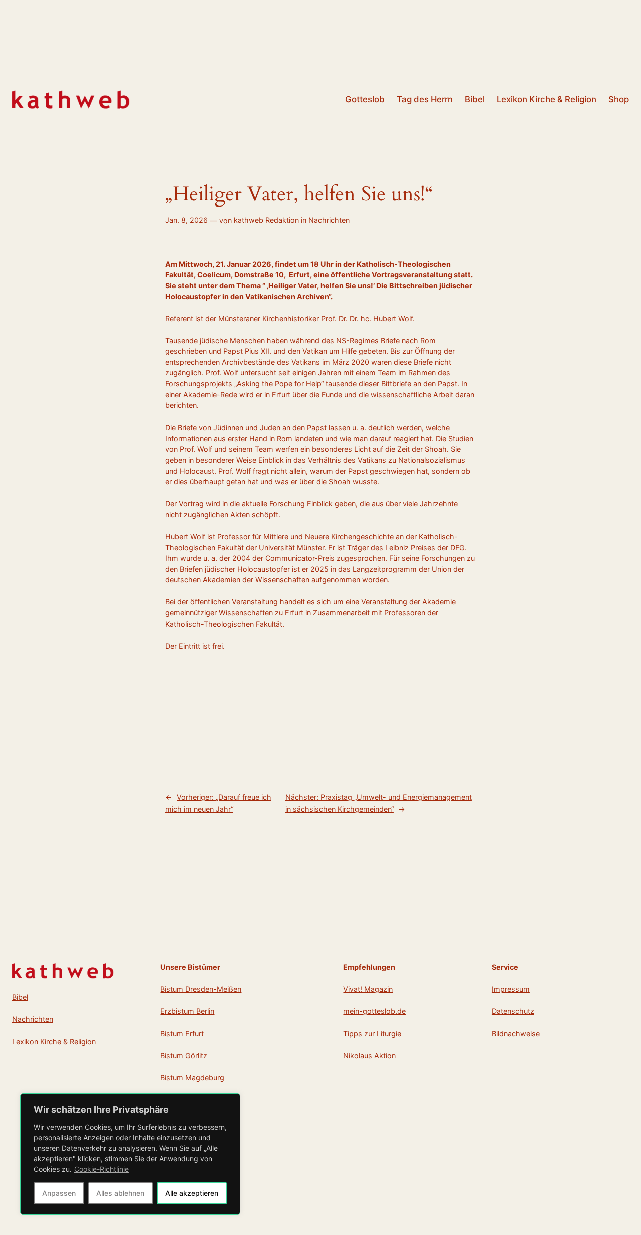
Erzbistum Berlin (187, 1011)
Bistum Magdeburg (192, 1077)
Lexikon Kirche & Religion (54, 1041)
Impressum (511, 989)
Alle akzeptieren (191, 1193)
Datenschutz (513, 1011)
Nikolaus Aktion (369, 1055)
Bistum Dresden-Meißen (200, 989)
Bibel (20, 997)
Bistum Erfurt (182, 1033)
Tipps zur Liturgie (372, 1033)
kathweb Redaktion (266, 220)
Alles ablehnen (120, 1193)
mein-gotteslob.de (374, 1011)
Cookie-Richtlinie (101, 1169)
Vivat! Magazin (368, 989)
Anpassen (59, 1193)
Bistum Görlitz (183, 1055)
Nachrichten (329, 220)
